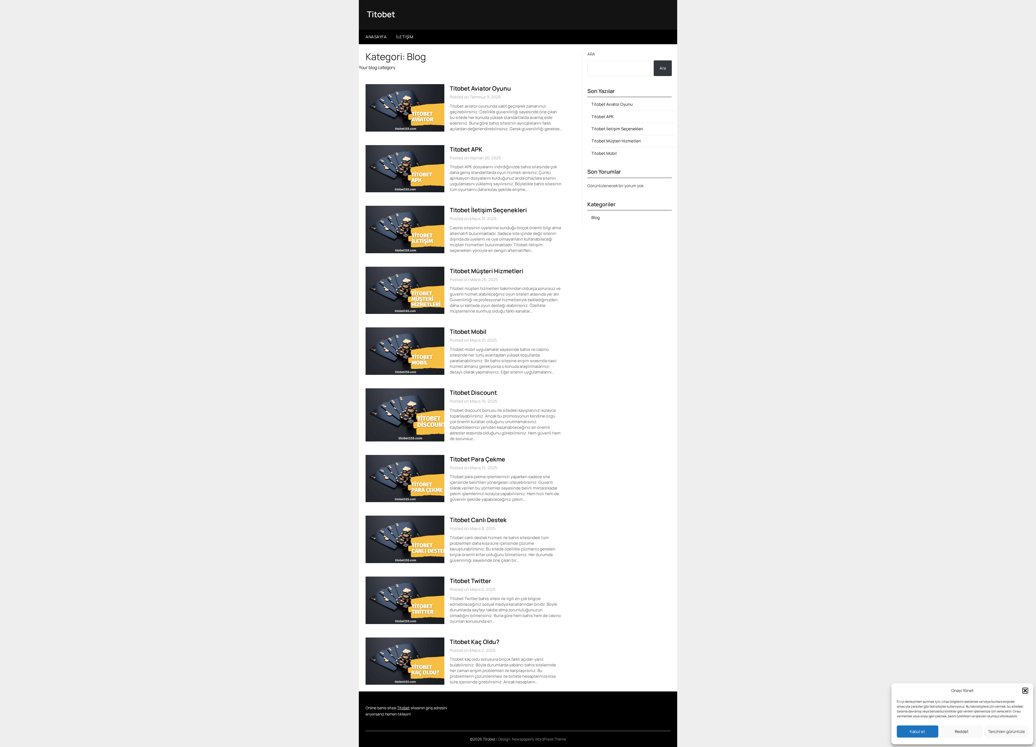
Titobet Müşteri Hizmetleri (486, 271)
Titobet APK (466, 149)
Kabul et (917, 731)
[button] (1025, 690)
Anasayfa (376, 37)
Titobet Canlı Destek (478, 520)
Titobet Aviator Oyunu (480, 88)
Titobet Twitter (470, 581)
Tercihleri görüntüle (1006, 731)
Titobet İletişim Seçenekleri (488, 210)
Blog (595, 217)
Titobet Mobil (468, 332)
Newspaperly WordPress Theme (539, 739)
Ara (591, 54)
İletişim (404, 37)
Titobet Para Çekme (477, 459)
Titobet (381, 14)
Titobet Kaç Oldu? (474, 642)
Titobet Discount (473, 393)
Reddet (962, 731)
